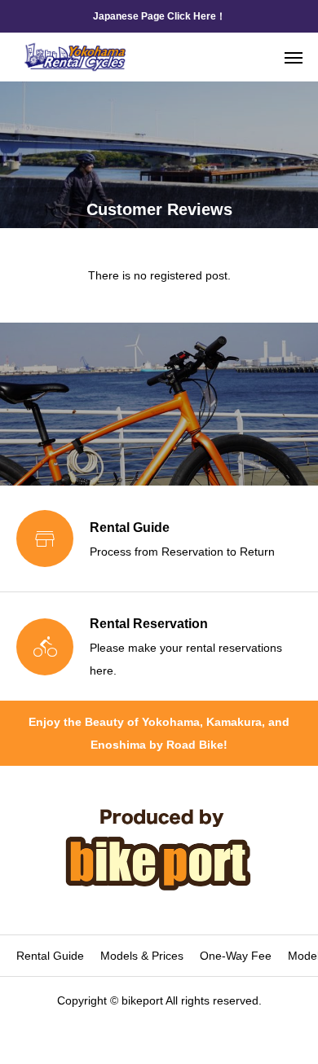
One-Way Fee (236, 955)
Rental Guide (50, 955)
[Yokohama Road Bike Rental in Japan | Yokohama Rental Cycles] (75, 57)
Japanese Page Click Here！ (159, 16)
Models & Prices (141, 955)
